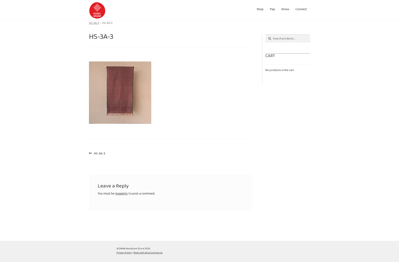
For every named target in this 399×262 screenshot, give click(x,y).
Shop (260, 10)
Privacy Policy (124, 253)
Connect (301, 10)
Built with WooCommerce (148, 253)
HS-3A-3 (94, 24)
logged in (121, 194)
